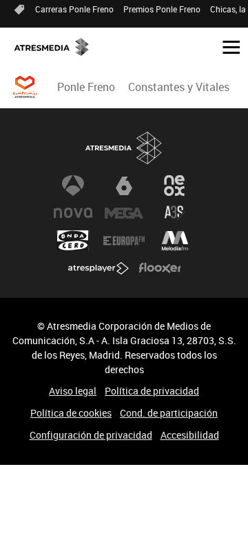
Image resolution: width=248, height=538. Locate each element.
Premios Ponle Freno (161, 8)
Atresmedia (124, 148)
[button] (226, 46)
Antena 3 (73, 185)
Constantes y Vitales (178, 86)
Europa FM (124, 240)
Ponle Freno (86, 86)
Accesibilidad (190, 434)
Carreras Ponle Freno (74, 8)
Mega (124, 213)
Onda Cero (73, 240)
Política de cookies (71, 412)
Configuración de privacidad (91, 434)
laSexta (124, 185)
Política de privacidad (152, 390)
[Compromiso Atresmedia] (25, 87)
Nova (73, 213)
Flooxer (159, 268)
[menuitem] (85, 87)
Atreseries (175, 213)
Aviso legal (72, 390)
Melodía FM (175, 240)
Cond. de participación (169, 412)
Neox (175, 185)
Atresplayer (99, 268)
